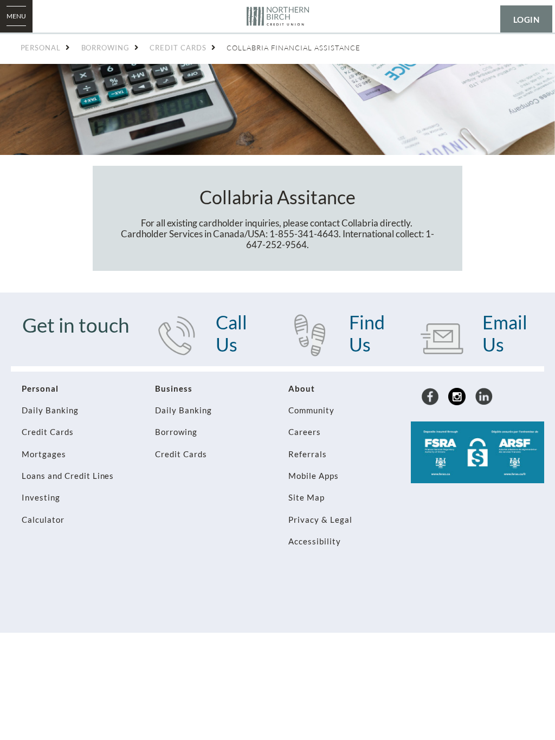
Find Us (367, 333)
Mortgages (44, 454)
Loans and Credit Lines (68, 476)
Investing (41, 497)
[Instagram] (457, 395)
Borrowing (176, 432)
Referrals (307, 454)
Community (311, 410)
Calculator (43, 519)
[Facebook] (430, 395)
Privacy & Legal (320, 519)
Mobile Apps (313, 476)
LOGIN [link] (526, 19)
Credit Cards (48, 432)
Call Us (231, 333)
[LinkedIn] (484, 395)
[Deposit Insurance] (477, 451)
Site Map (306, 497)
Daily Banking (50, 410)
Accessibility (314, 541)
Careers (304, 432)
